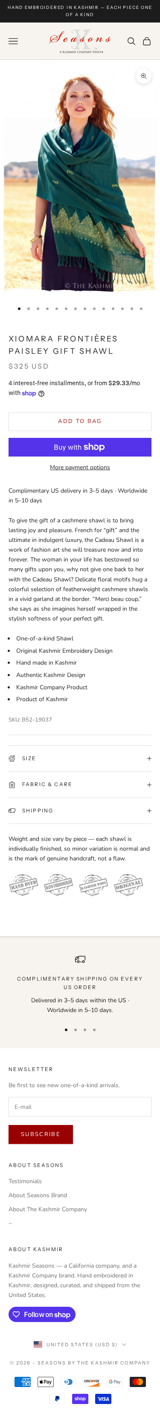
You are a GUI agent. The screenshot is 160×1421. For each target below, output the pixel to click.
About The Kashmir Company (48, 1209)
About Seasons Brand (38, 1195)
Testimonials (25, 1181)
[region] (80, 984)
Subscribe (41, 1134)
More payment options (80, 467)
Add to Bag (80, 421)
